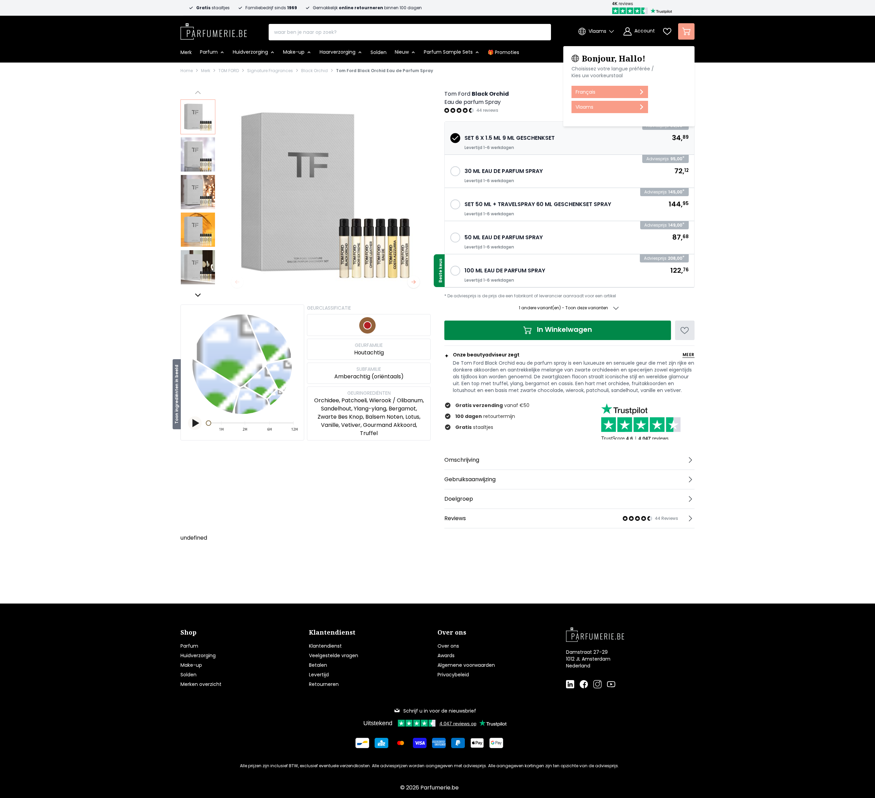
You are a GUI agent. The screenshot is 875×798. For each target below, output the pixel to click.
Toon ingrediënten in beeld (176, 394)
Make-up (191, 665)
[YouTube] (611, 684)
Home (186, 70)
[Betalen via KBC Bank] (381, 743)
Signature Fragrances (270, 70)
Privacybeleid (453, 674)
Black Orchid (314, 70)
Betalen (318, 665)
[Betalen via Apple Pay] (477, 743)
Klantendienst (325, 646)
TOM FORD (228, 70)
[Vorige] (237, 282)
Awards (446, 655)
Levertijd (319, 674)
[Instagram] (597, 684)
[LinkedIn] (570, 684)
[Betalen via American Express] (439, 743)
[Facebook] (584, 684)
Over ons (448, 646)
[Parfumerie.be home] (619, 634)
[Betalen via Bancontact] (362, 743)
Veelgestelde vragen (333, 655)
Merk (205, 70)
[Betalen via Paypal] (458, 743)
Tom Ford (457, 94)
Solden (188, 674)
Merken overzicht (200, 684)
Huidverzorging (198, 655)
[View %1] (197, 116)
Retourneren (324, 684)
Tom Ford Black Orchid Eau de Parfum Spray (384, 70)
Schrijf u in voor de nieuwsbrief (439, 710)
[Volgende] (413, 282)
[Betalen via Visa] (420, 743)
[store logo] (213, 29)
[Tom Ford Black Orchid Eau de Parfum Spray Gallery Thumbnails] (197, 193)
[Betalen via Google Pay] (496, 743)
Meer (689, 354)
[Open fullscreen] (325, 194)
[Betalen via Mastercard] (400, 743)
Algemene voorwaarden (466, 665)
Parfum (189, 646)
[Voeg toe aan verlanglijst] (685, 330)
